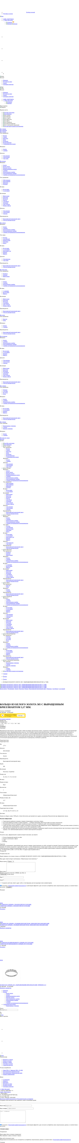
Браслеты (5, 138)
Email (2, 880)
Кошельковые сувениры (9, 426)
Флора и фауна (7, 205)
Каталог (2, 439)
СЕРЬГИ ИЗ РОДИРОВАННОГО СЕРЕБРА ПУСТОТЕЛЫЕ (16, 944)
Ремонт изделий (7, 1061)
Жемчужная (6, 196)
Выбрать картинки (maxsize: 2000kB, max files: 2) (13, 873)
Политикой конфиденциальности (17, 885)
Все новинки (3, 130)
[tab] (39, 732)
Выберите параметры (5, 928)
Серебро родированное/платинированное (14, 174)
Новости (5, 1081)
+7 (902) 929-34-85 (8, 20)
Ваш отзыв (3, 871)
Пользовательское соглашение (25, 1098)
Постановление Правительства (11, 1071)
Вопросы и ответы (8, 1059)
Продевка (5, 241)
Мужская (5, 198)
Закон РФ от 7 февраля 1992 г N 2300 (13, 1070)
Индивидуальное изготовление (14, 126)
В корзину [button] (2, 909)
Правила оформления (8, 1074)
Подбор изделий (30, 12)
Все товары (3, 129)
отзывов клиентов (5, 719)
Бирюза (5, 252)
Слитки (5, 427)
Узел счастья (6, 204)
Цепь (4, 320)
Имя (1, 877)
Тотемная (5, 203)
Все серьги (3, 223)
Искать (2, 1009)
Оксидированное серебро (10, 173)
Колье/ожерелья (7, 142)
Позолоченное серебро (9, 172)
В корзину (3, 726)
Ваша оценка (4, 861)
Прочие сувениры (8, 428)
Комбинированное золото (10, 169)
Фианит (5, 353)
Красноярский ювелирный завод (11, 219)
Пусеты (5, 237)
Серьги (5, 137)
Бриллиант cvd (7, 251)
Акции (5, 83)
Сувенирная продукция (9, 144)
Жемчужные (6, 276)
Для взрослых (6, 259)
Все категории (10, 112)
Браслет (5, 319)
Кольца (5, 135)
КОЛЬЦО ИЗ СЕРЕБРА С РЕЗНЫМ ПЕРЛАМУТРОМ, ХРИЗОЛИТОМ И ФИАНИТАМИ (24, 925)
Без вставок (6, 189)
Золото (5, 149)
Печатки (5, 184)
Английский (6, 239)
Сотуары (5, 391)
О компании (6, 1079)
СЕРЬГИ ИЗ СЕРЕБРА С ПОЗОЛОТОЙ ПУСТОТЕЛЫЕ (15, 906)
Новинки (5, 80)
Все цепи (2, 315)
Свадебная (6, 201)
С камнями (6, 291)
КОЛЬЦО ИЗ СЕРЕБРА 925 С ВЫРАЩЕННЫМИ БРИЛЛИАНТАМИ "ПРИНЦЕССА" (23, 985)
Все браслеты (3, 269)
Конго (4, 243)
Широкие (5, 182)
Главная (5, 673)
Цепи (4, 139)
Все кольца (3, 161)
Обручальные (6, 180)
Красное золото (7, 168)
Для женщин (6, 155)
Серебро (5, 150)
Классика (5, 197)
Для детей (5, 158)
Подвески (5, 141)
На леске (5, 392)
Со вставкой (6, 190)
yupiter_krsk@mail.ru (8, 19)
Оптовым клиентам (8, 84)
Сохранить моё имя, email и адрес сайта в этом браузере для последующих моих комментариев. (27, 883)
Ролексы (5, 273)
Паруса (5, 200)
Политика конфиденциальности (8, 1098)
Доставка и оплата (8, 13)
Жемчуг (5, 254)
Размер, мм (3, 720)
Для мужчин (6, 157)
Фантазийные (6, 181)
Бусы (4, 394)
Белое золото (6, 166)
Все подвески (3, 336)
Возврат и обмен (7, 1062)
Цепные (5, 275)
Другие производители (9, 220)
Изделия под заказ (5, 438)
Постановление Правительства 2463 (12, 1073)
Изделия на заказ (7, 81)
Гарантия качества (8, 1065)
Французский (6, 240)
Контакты (5, 1082)
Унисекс (5, 213)
